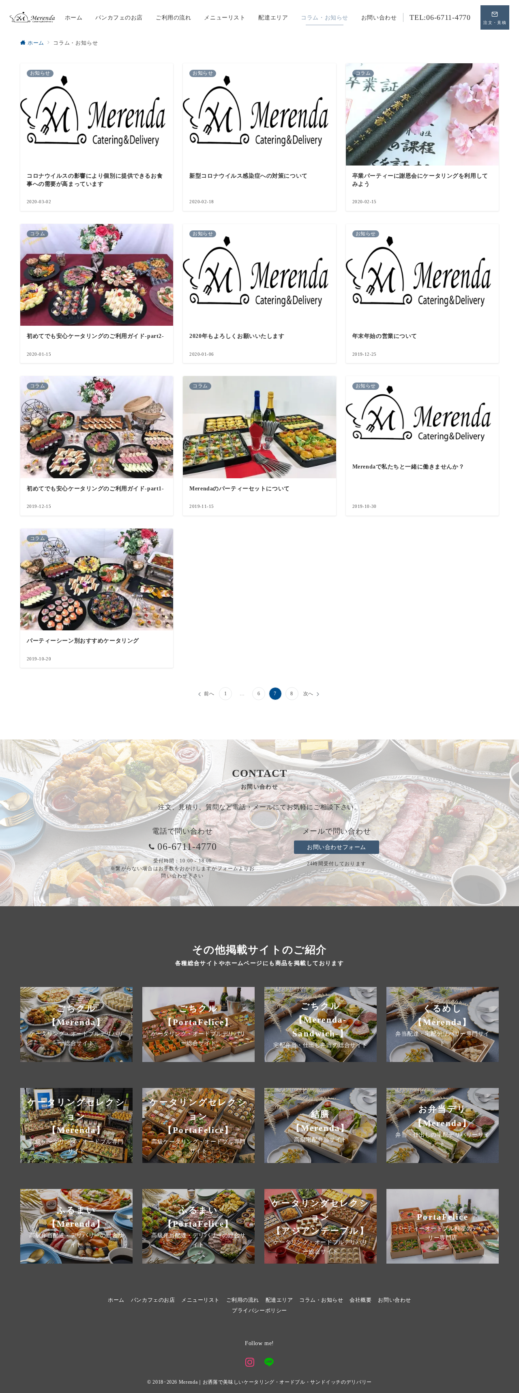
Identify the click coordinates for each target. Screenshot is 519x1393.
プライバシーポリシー (259, 1310)
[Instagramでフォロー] (250, 1363)
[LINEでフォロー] (269, 1363)
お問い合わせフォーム (336, 847)
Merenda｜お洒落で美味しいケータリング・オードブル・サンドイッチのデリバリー (275, 1382)
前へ (209, 693)
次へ (308, 693)
